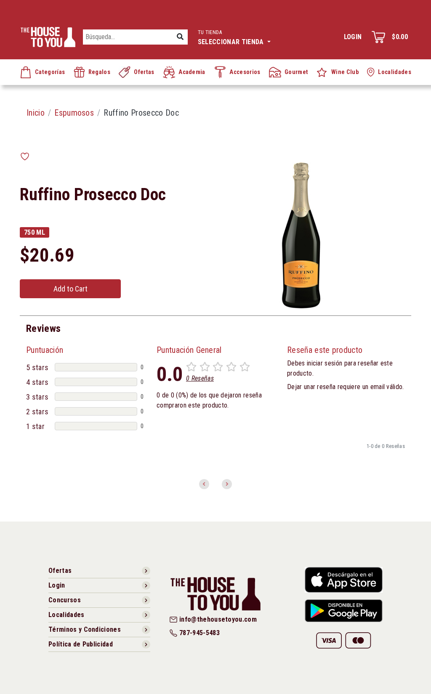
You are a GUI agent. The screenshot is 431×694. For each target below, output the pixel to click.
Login (353, 37)
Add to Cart (70, 288)
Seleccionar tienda (232, 37)
